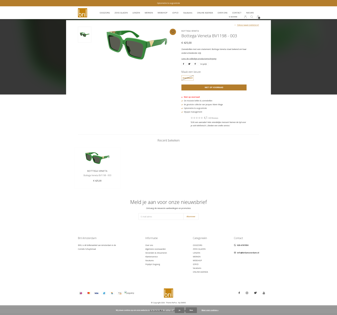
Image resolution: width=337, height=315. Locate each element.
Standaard (187, 78)
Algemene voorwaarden (155, 249)
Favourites (173, 32)
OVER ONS (222, 12)
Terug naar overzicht (248, 25)
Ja (179, 310)
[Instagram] (247, 293)
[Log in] (245, 17)
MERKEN (149, 12)
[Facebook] (239, 293)
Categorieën (200, 238)
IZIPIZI (175, 12)
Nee (191, 310)
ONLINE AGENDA (205, 12)
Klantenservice (151, 256)
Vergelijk (203, 64)
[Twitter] (255, 293)
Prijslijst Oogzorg (152, 264)
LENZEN (136, 12)
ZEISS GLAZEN (121, 12)
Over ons (149, 245)
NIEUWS (250, 12)
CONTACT (236, 12)
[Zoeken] (252, 17)
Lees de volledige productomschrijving (198, 58)
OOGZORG (105, 12)
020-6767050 (242, 245)
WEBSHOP (162, 12)
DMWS (183, 302)
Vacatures (187, 12)
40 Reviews (213, 118)
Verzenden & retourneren (156, 253)
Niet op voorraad (214, 87)
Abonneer (191, 216)
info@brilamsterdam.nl (248, 252)
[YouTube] (264, 293)
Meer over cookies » (210, 310)
